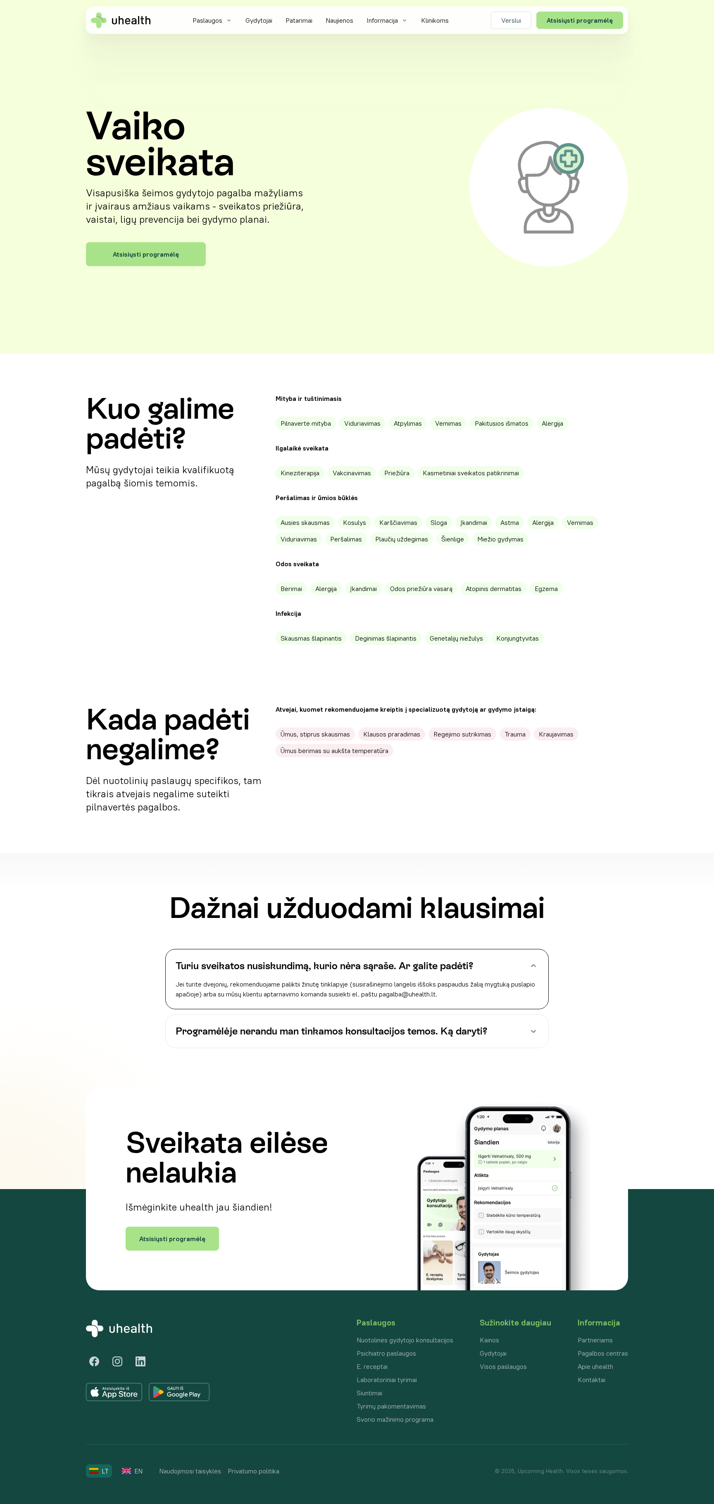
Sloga (439, 522)
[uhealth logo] (120, 20)
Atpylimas (408, 423)
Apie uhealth (595, 1366)
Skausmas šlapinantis (311, 638)
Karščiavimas (398, 522)
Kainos (489, 1340)
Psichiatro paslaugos (386, 1353)
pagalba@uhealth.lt (407, 994)
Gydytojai (258, 20)
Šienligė (452, 539)
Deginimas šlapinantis (385, 638)
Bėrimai (291, 588)
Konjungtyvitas (517, 638)
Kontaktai (591, 1379)
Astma (509, 522)
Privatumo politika (253, 1471)
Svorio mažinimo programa (395, 1419)
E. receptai (372, 1366)
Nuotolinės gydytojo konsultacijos (405, 1340)
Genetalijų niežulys (456, 638)
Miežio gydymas (500, 539)
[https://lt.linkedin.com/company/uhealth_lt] (140, 1361)
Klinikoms (435, 20)
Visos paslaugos (503, 1366)
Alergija (552, 423)
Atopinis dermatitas (493, 588)
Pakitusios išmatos (501, 423)
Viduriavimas (362, 423)
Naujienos (339, 20)
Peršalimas (346, 539)
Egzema (546, 588)
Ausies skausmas (305, 522)
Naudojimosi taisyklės (190, 1471)
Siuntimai (369, 1393)
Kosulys (354, 522)
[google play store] (179, 1392)
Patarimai (299, 20)
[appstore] (114, 1392)
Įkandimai (473, 522)
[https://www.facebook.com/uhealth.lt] (94, 1361)
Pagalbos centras (603, 1353)
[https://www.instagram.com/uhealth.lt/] (117, 1361)
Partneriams (595, 1340)
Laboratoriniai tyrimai (387, 1379)
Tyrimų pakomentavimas (391, 1406)
